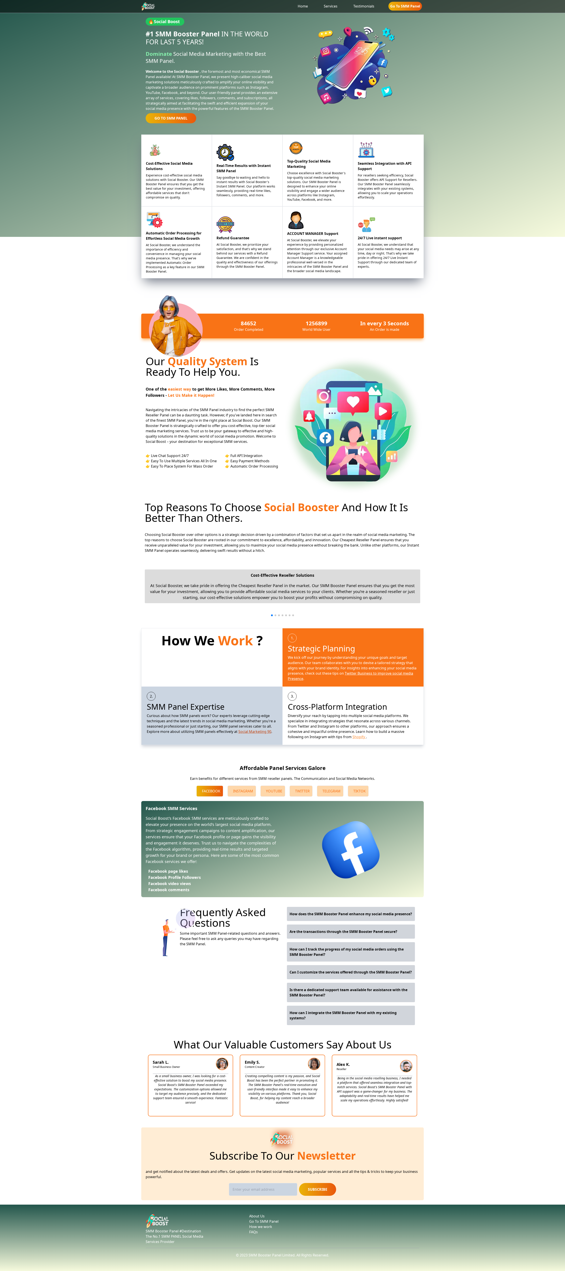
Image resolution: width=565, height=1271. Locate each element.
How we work (260, 1226)
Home (303, 6)
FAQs (253, 1232)
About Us (257, 1216)
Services (330, 6)
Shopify (359, 736)
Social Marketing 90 (254, 731)
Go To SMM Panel (405, 6)
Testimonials (363, 6)
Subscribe (317, 1189)
